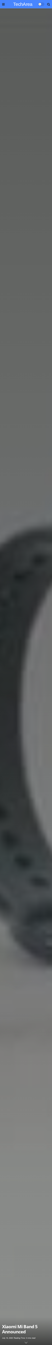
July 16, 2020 (7, 1338)
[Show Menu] (3, 4)
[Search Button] (48, 4)
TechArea (22, 4)
